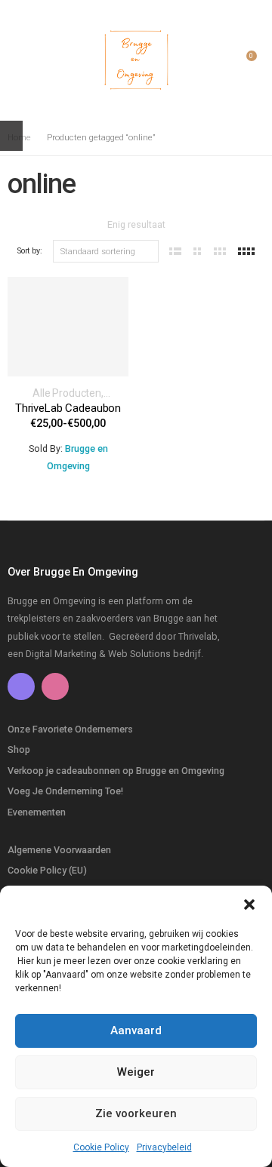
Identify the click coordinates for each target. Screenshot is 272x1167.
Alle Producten (66, 393)
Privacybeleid (164, 1147)
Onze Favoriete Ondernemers (70, 729)
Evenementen (37, 812)
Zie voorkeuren (136, 1113)
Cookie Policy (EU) (47, 870)
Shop (19, 749)
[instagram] (55, 686)
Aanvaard (136, 1030)
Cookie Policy (101, 1147)
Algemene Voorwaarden (59, 849)
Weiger (136, 1072)
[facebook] (21, 686)
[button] (249, 904)
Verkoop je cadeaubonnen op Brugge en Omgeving (116, 770)
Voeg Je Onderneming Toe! (65, 791)
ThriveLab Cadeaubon (68, 408)
